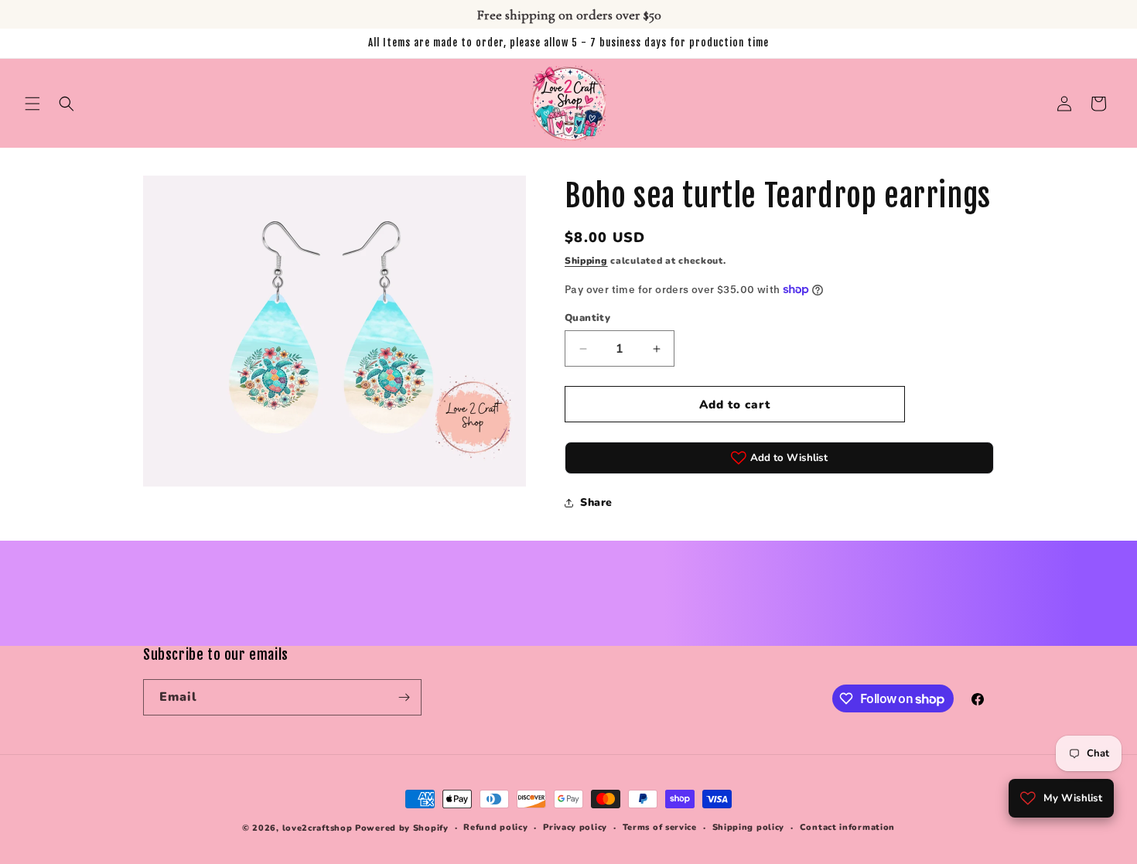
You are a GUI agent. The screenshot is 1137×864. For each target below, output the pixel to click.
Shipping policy (748, 827)
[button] (32, 104)
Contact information (847, 827)
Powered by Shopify (402, 828)
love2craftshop (317, 828)
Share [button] (596, 502)
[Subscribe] (404, 697)
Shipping (586, 260)
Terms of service (660, 827)
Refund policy (495, 827)
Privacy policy (575, 827)
